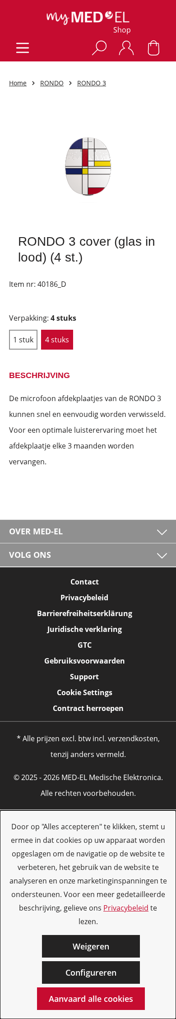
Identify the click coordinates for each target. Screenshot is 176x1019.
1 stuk (23, 340)
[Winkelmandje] (153, 47)
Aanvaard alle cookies (91, 998)
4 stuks (57, 340)
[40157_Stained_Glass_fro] (88, 166)
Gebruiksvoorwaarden (84, 661)
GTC (85, 645)
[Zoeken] (99, 47)
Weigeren (91, 946)
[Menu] (22, 47)
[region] (88, 166)
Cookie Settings (84, 692)
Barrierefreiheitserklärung (84, 613)
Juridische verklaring (84, 629)
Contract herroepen (88, 708)
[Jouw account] (126, 47)
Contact (84, 582)
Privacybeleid (125, 908)
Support (84, 677)
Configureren (90, 972)
